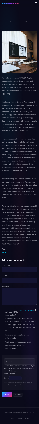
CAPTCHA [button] (10, 361)
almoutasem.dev (10, 3)
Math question (9, 373)
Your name (6, 265)
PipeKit (27, 418)
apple (31, 22)
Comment (5, 286)
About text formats (26, 310)
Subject (4, 276)
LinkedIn (19, 418)
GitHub (12, 418)
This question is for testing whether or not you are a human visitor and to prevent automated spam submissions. (19, 373)
